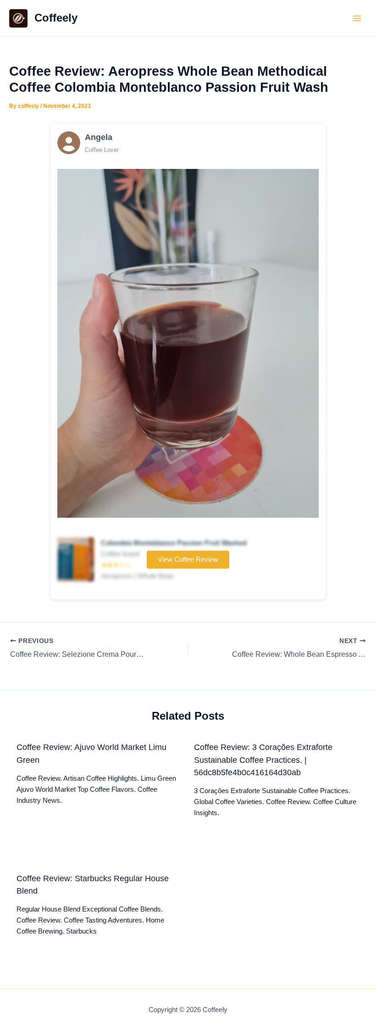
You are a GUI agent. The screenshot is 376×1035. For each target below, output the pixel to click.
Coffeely (55, 18)
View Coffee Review (188, 559)
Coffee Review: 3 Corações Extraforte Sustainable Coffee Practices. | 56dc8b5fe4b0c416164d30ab (263, 759)
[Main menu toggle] (357, 18)
